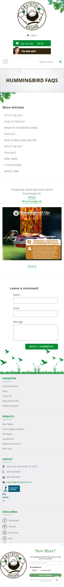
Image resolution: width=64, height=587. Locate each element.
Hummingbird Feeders (13, 429)
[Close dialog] (62, 545)
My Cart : (31, 43)
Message (18, 321)
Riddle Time (11, 171)
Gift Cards (7, 448)
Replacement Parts (11, 443)
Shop (5, 391)
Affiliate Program (10, 405)
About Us (6, 396)
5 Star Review (12, 165)
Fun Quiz (10, 152)
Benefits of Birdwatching (21, 127)
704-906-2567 (28, 51)
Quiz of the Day (14, 121)
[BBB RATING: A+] (11, 487)
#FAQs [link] (32, 197)
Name (16, 294)
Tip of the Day (13, 115)
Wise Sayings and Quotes (20, 140)
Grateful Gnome (10, 386)
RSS (11, 538)
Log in (34, 35)
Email (16, 308)
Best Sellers (7, 424)
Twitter (12, 526)
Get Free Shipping (45, 575)
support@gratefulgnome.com (18, 482)
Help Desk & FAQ (10, 400)
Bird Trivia (11, 158)
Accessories (8, 438)
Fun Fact (10, 134)
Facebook (14, 520)
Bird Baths (7, 433)
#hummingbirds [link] (32, 201)
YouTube (13, 532)
